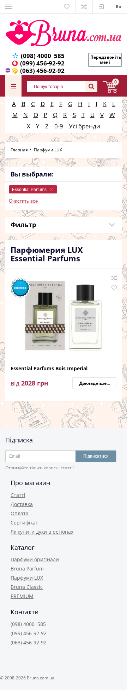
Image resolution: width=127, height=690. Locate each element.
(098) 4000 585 (43, 55)
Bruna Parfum (27, 568)
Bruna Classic (27, 587)
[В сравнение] (114, 278)
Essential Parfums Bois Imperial (49, 369)
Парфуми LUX (27, 577)
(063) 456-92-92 (42, 70)
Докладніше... (94, 383)
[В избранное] (114, 287)
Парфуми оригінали (35, 559)
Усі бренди (84, 126)
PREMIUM (22, 596)
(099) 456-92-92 (42, 63)
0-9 (58, 126)
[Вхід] (101, 6)
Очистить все (23, 201)
